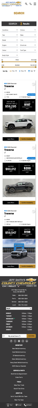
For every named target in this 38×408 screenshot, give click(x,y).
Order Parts (19, 377)
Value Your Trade (19, 385)
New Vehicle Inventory (19, 348)
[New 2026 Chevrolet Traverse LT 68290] (19, 124)
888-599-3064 (23, 298)
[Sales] (30, 4)
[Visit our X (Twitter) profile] (15, 341)
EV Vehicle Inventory (19, 355)
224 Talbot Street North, (19, 290)
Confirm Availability (27, 139)
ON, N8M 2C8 (21, 292)
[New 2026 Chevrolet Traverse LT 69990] (19, 251)
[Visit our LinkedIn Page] (27, 341)
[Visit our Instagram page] (23, 341)
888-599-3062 (22, 295)
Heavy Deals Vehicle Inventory (19, 362)
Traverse (9, 86)
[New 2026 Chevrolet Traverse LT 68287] (19, 188)
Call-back (28, 404)
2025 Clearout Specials (19, 366)
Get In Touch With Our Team (19, 396)
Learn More (10, 139)
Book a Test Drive (19, 388)
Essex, (15, 292)
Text (11, 404)
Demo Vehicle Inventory (19, 359)
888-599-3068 (22, 302)
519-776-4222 (22, 305)
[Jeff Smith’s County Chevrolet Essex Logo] (12, 4)
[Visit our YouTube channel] (19, 341)
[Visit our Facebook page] (11, 341)
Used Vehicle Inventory (19, 352)
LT (5, 89)
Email (19, 404)
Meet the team (19, 400)
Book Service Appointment (19, 374)
